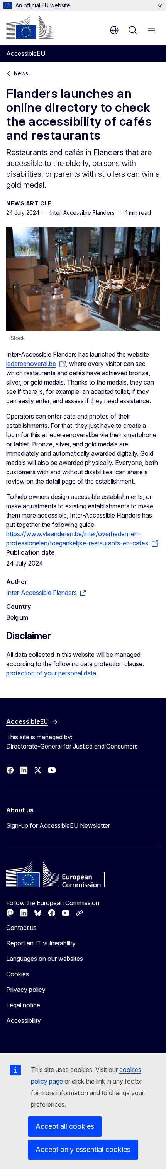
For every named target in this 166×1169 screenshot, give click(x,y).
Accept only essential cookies (83, 1149)
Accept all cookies (65, 1126)
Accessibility (23, 1020)
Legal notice (23, 1005)
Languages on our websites (44, 958)
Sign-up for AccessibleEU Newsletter (58, 825)
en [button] (114, 30)
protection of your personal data (51, 673)
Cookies (17, 974)
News (21, 73)
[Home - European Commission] (29, 27)
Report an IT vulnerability (41, 943)
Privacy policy (26, 989)
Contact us (21, 927)
